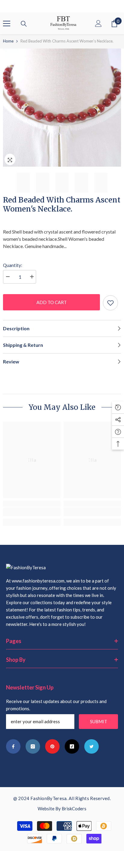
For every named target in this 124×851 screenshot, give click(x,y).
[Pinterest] (52, 746)
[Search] (23, 23)
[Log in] (98, 23)
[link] (31, 511)
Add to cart (51, 302)
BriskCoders (74, 808)
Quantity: (12, 265)
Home (8, 41)
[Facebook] (13, 746)
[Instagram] (33, 746)
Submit (98, 721)
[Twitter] (91, 746)
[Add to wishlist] (110, 302)
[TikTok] (72, 746)
